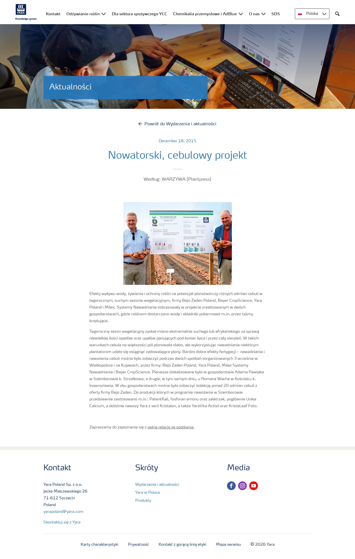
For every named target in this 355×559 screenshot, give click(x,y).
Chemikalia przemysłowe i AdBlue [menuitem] (205, 13)
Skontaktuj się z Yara (61, 522)
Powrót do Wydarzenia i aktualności (180, 124)
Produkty (143, 501)
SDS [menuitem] (275, 13)
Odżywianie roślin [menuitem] (83, 13)
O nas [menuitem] (254, 13)
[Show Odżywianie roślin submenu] (104, 13)
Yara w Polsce (147, 493)
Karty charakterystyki (99, 545)
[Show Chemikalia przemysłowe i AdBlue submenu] (241, 13)
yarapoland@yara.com (63, 512)
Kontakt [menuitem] (53, 13)
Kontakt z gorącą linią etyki (182, 545)
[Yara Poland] (26, 12)
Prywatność (138, 545)
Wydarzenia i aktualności (157, 485)
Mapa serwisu (228, 545)
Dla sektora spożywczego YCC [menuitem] (139, 13)
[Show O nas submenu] (263, 13)
